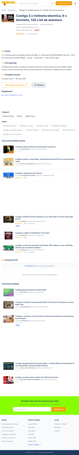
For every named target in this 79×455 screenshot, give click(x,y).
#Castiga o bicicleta (9, 126)
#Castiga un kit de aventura (12, 134)
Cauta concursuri (7, 441)
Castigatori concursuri (9, 434)
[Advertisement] (39, 42)
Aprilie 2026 (32, 438)
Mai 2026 (31, 434)
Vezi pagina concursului (14, 85)
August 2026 (32, 424)
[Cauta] (52, 3)
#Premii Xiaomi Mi (69, 130)
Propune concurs (64, 3)
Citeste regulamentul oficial (13, 95)
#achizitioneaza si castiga (50, 130)
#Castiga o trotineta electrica (13, 130)
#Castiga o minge (42, 126)
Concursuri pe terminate (10, 424)
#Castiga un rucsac (26, 126)
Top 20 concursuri (8, 431)
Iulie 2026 (31, 427)
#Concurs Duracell (32, 130)
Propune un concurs (8, 438)
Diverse (19, 116)
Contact (57, 431)
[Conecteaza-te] (75, 3)
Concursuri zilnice (7, 427)
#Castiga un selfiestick (59, 126)
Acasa (4, 10)
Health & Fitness (12, 10)
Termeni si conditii (60, 424)
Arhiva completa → (34, 444)
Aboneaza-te (58, 409)
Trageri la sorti (30, 116)
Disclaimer (57, 427)
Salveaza (40, 85)
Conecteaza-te (30, 266)
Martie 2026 (32, 441)
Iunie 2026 (31, 431)
